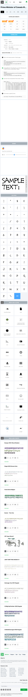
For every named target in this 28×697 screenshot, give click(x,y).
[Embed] (15, 458)
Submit (23, 689)
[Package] (18, 12)
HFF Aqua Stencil (8, 536)
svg (17, 21)
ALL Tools (20, 674)
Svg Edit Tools (12, 668)
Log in (20, 2)
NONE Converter (12, 674)
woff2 (10, 23)
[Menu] (14, 2)
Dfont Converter (4, 674)
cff (23, 26)
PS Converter (20, 672)
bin (4, 26)
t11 (11, 29)
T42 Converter (12, 673)
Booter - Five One (9, 513)
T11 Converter (21, 673)
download (14, 34)
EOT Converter (21, 669)
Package (23, 654)
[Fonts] (25, 12)
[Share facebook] (1, 689)
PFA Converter (21, 670)
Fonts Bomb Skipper (9, 489)
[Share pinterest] (8, 689)
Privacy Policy (3, 676)
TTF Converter (21, 668)
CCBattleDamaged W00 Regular (13, 629)
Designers (12, 654)
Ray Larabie (11, 47)
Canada (16, 48)
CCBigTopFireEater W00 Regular (13, 606)
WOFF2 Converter (12, 670)
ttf (4, 21)
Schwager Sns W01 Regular (11, 583)
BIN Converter (3, 672)
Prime (10, 48)
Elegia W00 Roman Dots (10, 466)
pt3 (11, 26)
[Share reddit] (3, 689)
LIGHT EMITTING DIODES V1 (11, 559)
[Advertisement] (14, 120)
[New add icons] (2, 302)
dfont (17, 29)
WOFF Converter (4, 670)
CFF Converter (3, 673)
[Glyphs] (14, 12)
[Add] (2, 12)
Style (16, 654)
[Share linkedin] (10, 689)
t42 (4, 29)
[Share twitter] (6, 689)
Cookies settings (12, 676)
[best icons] (2, 438)
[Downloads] (10, 458)
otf (17, 23)
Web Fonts (7, 654)
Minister (13, 48)
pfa (23, 23)
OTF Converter (3, 669)
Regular (10, 41)
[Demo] (10, 12)
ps (17, 26)
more (17, 296)
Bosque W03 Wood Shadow (11, 443)
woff (4, 23)
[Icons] (21, 12)
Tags (20, 654)
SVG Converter (12, 669)
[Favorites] (6, 12)
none (23, 29)
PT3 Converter (12, 672)
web (11, 21)
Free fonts (2, 2)
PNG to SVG (3, 668)
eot (23, 21)
